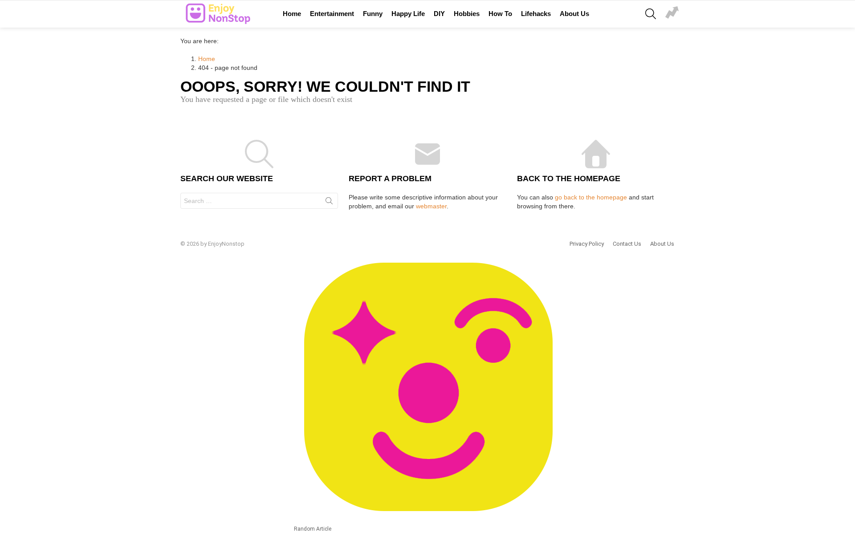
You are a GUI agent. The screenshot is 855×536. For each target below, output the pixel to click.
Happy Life (408, 13)
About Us (574, 13)
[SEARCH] (650, 14)
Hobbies (467, 13)
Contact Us (627, 243)
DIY (439, 13)
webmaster (431, 206)
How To (500, 13)
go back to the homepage (591, 197)
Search (329, 202)
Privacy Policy (587, 243)
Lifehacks (536, 13)
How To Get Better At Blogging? (672, 13)
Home (292, 13)
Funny (373, 13)
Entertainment (332, 13)
